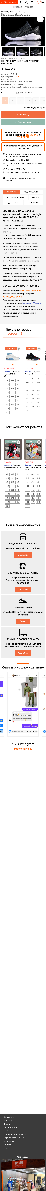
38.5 (12, 381)
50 (7, 412)
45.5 (7, 400)
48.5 (7, 408)
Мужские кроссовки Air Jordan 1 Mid (12, 467)
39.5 (7, 385)
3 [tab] (16, 364)
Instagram (26, 303)
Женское (17, 7)
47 (7, 404)
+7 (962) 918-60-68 (12, 297)
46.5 (17, 400)
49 (12, 408)
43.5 (17, 393)
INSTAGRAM (32, 135)
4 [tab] (18, 364)
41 (7, 389)
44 (7, 397)
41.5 (12, 389)
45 (18, 397)
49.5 (17, 408)
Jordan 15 (15, 333)
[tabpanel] (12, 356)
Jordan (16, 77)
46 (12, 400)
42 (18, 389)
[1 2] (33, 356)
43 (12, 393)
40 (12, 385)
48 (18, 404)
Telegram (37, 303)
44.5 (12, 397)
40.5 (17, 385)
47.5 (12, 404)
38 (7, 381)
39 (18, 381)
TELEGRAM (23, 137)
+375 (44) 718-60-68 (30, 290)
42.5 (7, 393)
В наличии (11, 442)
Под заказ (11, 348)
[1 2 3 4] (13, 356)
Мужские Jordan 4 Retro (33, 373)
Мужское (28, 7)
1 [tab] (13, 364)
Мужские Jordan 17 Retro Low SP (12, 374)
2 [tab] (14, 364)
